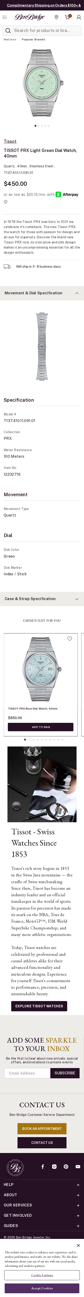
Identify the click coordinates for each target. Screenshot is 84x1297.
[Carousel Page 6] (46, 740)
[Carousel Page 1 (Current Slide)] (35, 126)
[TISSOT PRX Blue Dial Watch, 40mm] (40, 670)
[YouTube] (78, 1167)
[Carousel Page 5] (48, 126)
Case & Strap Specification (30, 599)
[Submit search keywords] (8, 31)
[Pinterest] (66, 1167)
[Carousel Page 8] (54, 740)
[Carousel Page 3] (42, 126)
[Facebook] (42, 1167)
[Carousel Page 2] (39, 126)
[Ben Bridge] (29, 17)
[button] (79, 17)
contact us (42, 1143)
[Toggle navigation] (5, 17)
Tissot (10, 141)
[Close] (78, 1245)
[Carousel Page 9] (59, 740)
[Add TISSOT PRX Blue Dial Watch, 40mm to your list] (69, 638)
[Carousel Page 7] (50, 740)
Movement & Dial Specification (33, 293)
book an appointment (42, 1129)
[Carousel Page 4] (45, 126)
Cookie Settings (42, 1275)
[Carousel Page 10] (63, 740)
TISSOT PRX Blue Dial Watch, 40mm (33, 708)
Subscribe (65, 1073)
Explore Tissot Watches (39, 1006)
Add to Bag (40, 727)
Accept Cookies (42, 1288)
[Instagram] (54, 1167)
